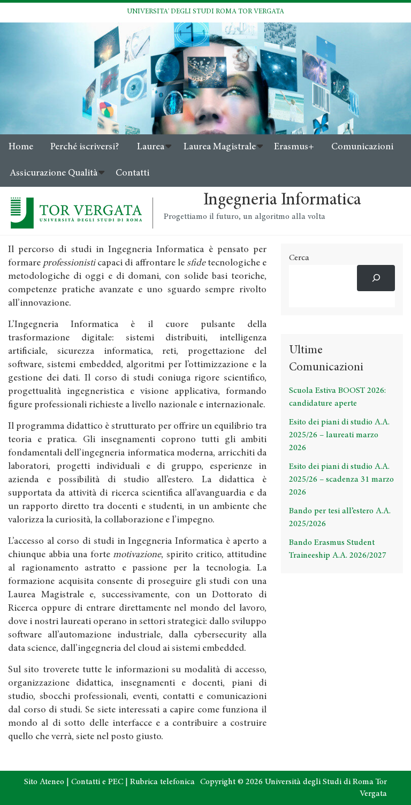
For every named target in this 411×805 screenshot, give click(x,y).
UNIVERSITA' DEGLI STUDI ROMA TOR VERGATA (205, 12)
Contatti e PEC (97, 782)
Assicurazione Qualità (53, 173)
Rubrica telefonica (162, 782)
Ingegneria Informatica (282, 200)
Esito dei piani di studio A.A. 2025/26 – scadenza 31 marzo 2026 (341, 479)
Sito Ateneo (44, 782)
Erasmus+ (294, 147)
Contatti (132, 173)
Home (21, 147)
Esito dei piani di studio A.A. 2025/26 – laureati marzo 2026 (339, 435)
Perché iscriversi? (84, 147)
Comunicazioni (362, 147)
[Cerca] (376, 278)
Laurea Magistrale (220, 147)
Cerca (299, 258)
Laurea (150, 147)
